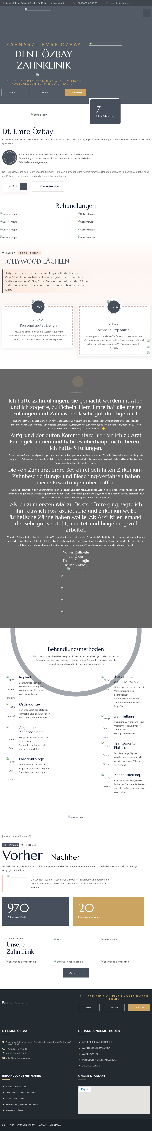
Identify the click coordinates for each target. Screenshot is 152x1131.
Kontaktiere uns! (49, 186)
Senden (77, 92)
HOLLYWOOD (35, 261)
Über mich (12, 186)
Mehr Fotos (76, 972)
